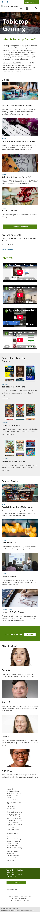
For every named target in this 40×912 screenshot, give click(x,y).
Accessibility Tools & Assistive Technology (13, 815)
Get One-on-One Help (14, 818)
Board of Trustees (13, 795)
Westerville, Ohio (12, 889)
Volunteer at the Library (14, 848)
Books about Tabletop (13, 359)
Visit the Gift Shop (12, 845)
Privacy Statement (25, 896)
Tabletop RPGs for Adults (13, 387)
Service (4, 540)
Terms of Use (13, 896)
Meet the (9, 645)
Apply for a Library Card (14, 793)
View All (30, 634)
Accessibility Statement (19, 898)
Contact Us (16, 882)
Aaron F (6, 702)
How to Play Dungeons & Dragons (17, 105)
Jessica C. (7, 736)
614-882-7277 (11, 876)
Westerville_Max (6, 398)
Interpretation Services (14, 820)
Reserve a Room (9, 576)
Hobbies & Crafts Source (13, 612)
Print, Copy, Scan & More (13, 830)
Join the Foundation (13, 843)
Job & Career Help (12, 822)
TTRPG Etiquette (9, 210)
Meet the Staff (11, 800)
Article (4, 504)
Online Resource (7, 609)
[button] (2, 2)
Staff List (5, 384)
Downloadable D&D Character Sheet (18, 141)
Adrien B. (7, 770)
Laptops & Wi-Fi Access (14, 825)
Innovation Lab (9, 542)
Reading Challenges (13, 833)
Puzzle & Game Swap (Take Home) (17, 507)
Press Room (11, 806)
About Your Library (13, 791)
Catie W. (6, 670)
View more (8, 249)
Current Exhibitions (13, 855)
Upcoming (11, 234)
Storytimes (10, 860)
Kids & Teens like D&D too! (14, 461)
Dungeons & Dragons (11, 425)
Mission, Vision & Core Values (14, 803)
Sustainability (11, 808)
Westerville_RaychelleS (8, 434)
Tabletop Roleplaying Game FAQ (16, 177)
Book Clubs (10, 853)
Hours (9, 798)
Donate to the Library (14, 841)
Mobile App (10, 827)
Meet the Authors (12, 858)
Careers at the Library (14, 839)
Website (4, 103)
